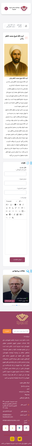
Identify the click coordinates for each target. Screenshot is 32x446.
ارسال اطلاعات (17, 260)
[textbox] (16, 236)
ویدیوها (27, 395)
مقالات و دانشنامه (24, 392)
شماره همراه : (22, 179)
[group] (16, 289)
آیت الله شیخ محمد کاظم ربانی (10, 26)
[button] (19, 305)
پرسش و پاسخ (25, 386)
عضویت (7, 331)
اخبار (28, 389)
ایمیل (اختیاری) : (21, 188)
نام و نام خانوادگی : (21, 170)
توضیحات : (23, 198)
